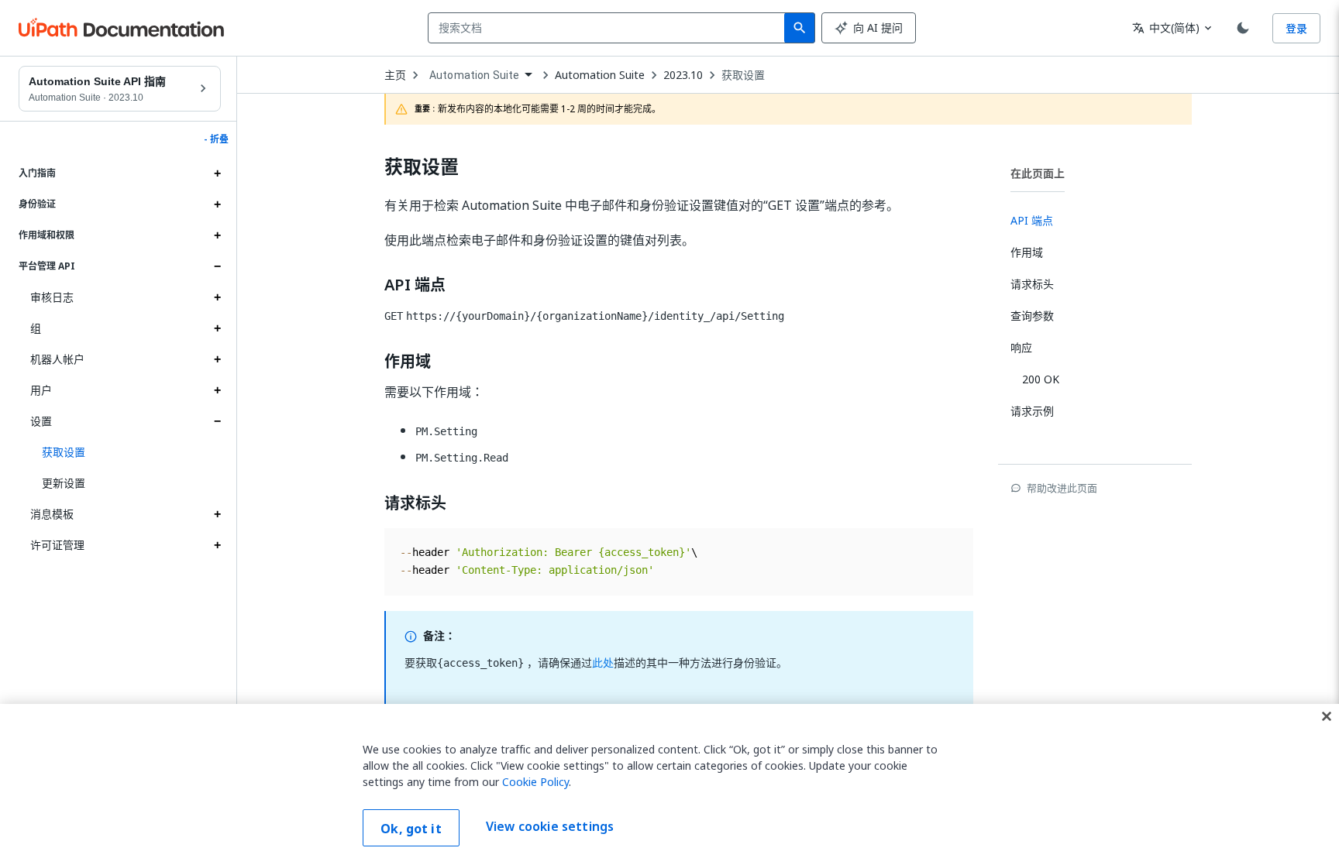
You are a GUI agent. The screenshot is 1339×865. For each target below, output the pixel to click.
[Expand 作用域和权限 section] (217, 235)
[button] (125, 452)
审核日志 (52, 297)
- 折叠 (216, 139)
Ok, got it (411, 828)
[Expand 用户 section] (217, 390)
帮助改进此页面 (1062, 488)
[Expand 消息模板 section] (217, 514)
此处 (603, 662)
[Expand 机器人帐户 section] (217, 359)
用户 (41, 390)
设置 (41, 421)
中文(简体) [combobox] (1166, 27)
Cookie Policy (535, 782)
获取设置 (743, 75)
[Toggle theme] (1243, 28)
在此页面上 (1037, 173)
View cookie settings (550, 826)
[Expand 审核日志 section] (217, 297)
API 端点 (415, 285)
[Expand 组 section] (217, 328)
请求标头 (415, 503)
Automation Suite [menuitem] (474, 75)
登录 (1296, 28)
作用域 (407, 361)
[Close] (1326, 716)
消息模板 (52, 514)
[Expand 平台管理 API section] (217, 266)
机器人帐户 (57, 359)
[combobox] (609, 28)
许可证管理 (57, 545)
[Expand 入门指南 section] (217, 173)
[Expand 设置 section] (217, 421)
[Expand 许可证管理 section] (217, 545)
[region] (669, 784)
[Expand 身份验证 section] (217, 204)
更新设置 (63, 483)
